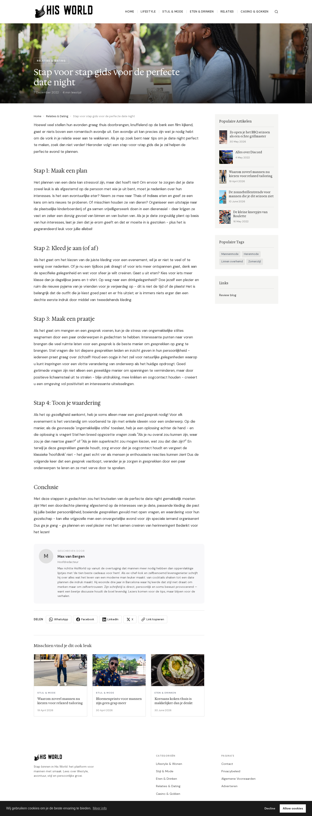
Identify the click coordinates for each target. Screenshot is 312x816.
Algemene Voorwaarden (238, 779)
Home (129, 11)
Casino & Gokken (254, 11)
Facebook (87, 619)
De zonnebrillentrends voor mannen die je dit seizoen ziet (251, 194)
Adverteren (229, 786)
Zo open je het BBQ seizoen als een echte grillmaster (250, 134)
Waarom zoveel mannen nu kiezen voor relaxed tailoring (251, 174)
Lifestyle (148, 11)
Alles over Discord (248, 152)
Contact (227, 764)
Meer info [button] (100, 808)
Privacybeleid (230, 771)
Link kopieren (155, 619)
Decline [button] (269, 808)
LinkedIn (112, 619)
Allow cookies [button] (293, 808)
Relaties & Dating (57, 116)
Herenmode (251, 254)
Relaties (227, 11)
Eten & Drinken (202, 11)
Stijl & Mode (172, 11)
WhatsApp (61, 619)
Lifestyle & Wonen (169, 764)
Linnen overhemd (232, 261)
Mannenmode (229, 254)
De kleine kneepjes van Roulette (250, 214)
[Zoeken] (276, 12)
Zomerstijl (254, 261)
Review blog (227, 295)
